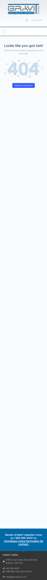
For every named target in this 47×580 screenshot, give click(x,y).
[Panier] (26, 20)
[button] (4, 31)
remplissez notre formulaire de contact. (23, 543)
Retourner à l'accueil (23, 85)
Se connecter (37, 20)
